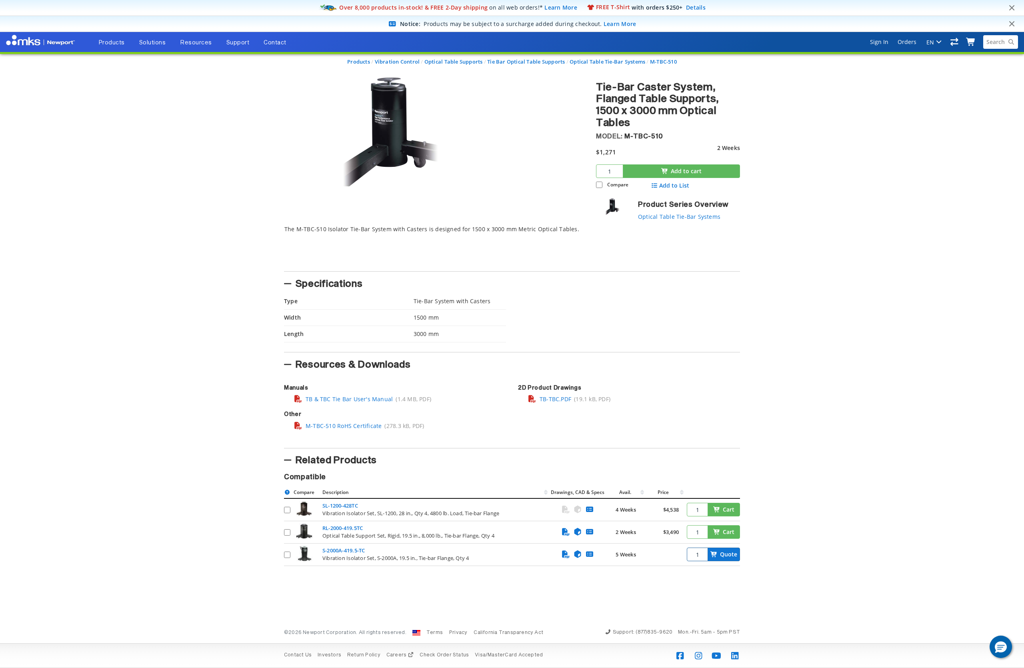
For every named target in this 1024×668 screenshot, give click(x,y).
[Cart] (971, 42)
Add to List (674, 185)
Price (663, 492)
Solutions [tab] (152, 43)
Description (335, 492)
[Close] (1011, 8)
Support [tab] (238, 43)
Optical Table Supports (453, 61)
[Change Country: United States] (416, 633)
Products (358, 61)
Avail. (625, 492)
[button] (1001, 647)
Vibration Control (397, 61)
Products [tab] (111, 43)
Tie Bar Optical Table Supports (526, 61)
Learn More (560, 7)
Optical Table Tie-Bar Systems (607, 61)
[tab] (434, 246)
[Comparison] (954, 42)
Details (696, 7)
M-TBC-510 (663, 61)
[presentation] (512, 334)
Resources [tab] (196, 43)
